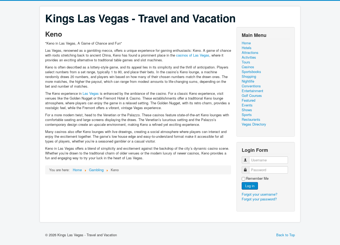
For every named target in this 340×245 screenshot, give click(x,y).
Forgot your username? (259, 194)
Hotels (247, 47)
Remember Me (257, 178)
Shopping (249, 76)
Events (247, 105)
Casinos (248, 67)
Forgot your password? (259, 198)
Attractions (250, 52)
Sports (247, 114)
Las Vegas (91, 93)
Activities (249, 57)
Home (246, 43)
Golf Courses (252, 95)
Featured (248, 100)
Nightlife (248, 81)
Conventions (251, 86)
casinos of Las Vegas (192, 55)
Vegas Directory (254, 124)
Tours (246, 62)
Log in (249, 185)
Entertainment (252, 90)
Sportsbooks (251, 71)
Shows (247, 110)
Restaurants (251, 119)
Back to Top (285, 234)
